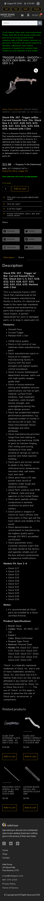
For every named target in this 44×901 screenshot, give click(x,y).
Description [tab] (9, 257)
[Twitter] (17, 843)
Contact (6, 858)
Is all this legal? (14, 209)
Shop (4, 854)
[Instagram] (38, 3)
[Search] (39, 23)
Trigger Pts (23, 171)
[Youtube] (11, 843)
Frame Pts (18, 109)
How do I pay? (13, 204)
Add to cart (20, 189)
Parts (10, 109)
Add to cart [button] (9, 756)
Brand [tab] (21, 257)
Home (4, 109)
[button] (22, 15)
